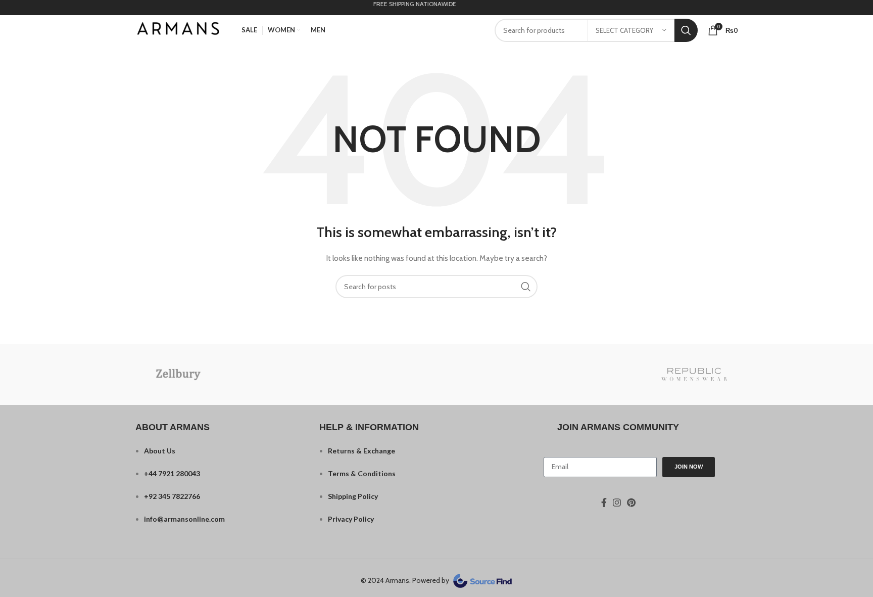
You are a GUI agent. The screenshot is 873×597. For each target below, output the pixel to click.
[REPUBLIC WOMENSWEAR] (694, 374)
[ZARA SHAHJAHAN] (350, 374)
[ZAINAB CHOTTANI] (436, 374)
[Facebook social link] (604, 502)
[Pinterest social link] (631, 502)
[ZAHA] (522, 374)
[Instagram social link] (617, 502)
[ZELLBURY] (178, 374)
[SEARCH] (686, 30)
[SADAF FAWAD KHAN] (608, 374)
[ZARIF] (264, 374)
